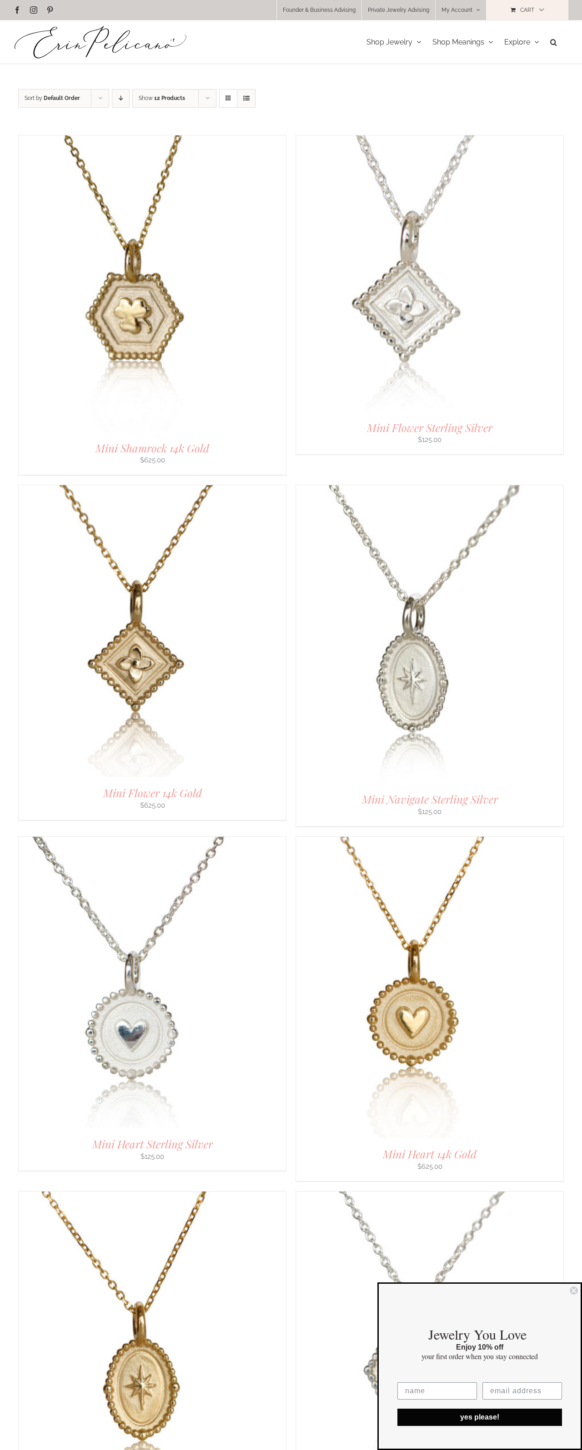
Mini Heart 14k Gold (430, 1154)
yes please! (479, 1417)
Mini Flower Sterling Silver (429, 427)
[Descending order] (121, 98)
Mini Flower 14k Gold (152, 792)
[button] (553, 42)
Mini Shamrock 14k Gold (152, 448)
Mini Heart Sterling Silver (152, 1144)
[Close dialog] (573, 1290)
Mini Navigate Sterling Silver (430, 799)
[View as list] (246, 98)
